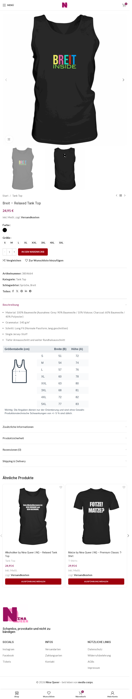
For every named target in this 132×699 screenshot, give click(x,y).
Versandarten (53, 649)
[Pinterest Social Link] (21, 291)
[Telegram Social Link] (30, 291)
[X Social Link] (17, 291)
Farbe (6, 225)
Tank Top (17, 195)
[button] (6, 79)
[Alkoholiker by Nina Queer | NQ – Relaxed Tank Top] (33, 516)
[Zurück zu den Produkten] (121, 196)
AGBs (91, 661)
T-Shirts (72, 560)
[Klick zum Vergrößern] (9, 139)
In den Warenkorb (32, 251)
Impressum (94, 667)
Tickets (7, 661)
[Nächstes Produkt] (125, 196)
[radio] (5, 230)
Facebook (8, 655)
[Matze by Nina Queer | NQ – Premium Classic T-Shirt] (96, 516)
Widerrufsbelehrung (99, 655)
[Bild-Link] (15, 613)
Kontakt (49, 661)
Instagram (8, 649)
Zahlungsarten (53, 655)
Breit (33, 285)
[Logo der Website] (64, 4)
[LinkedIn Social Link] (26, 291)
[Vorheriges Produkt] (116, 196)
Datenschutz (95, 649)
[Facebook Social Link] (13, 291)
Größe (6, 237)
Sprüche (24, 285)
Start (5, 195)
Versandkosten (30, 217)
